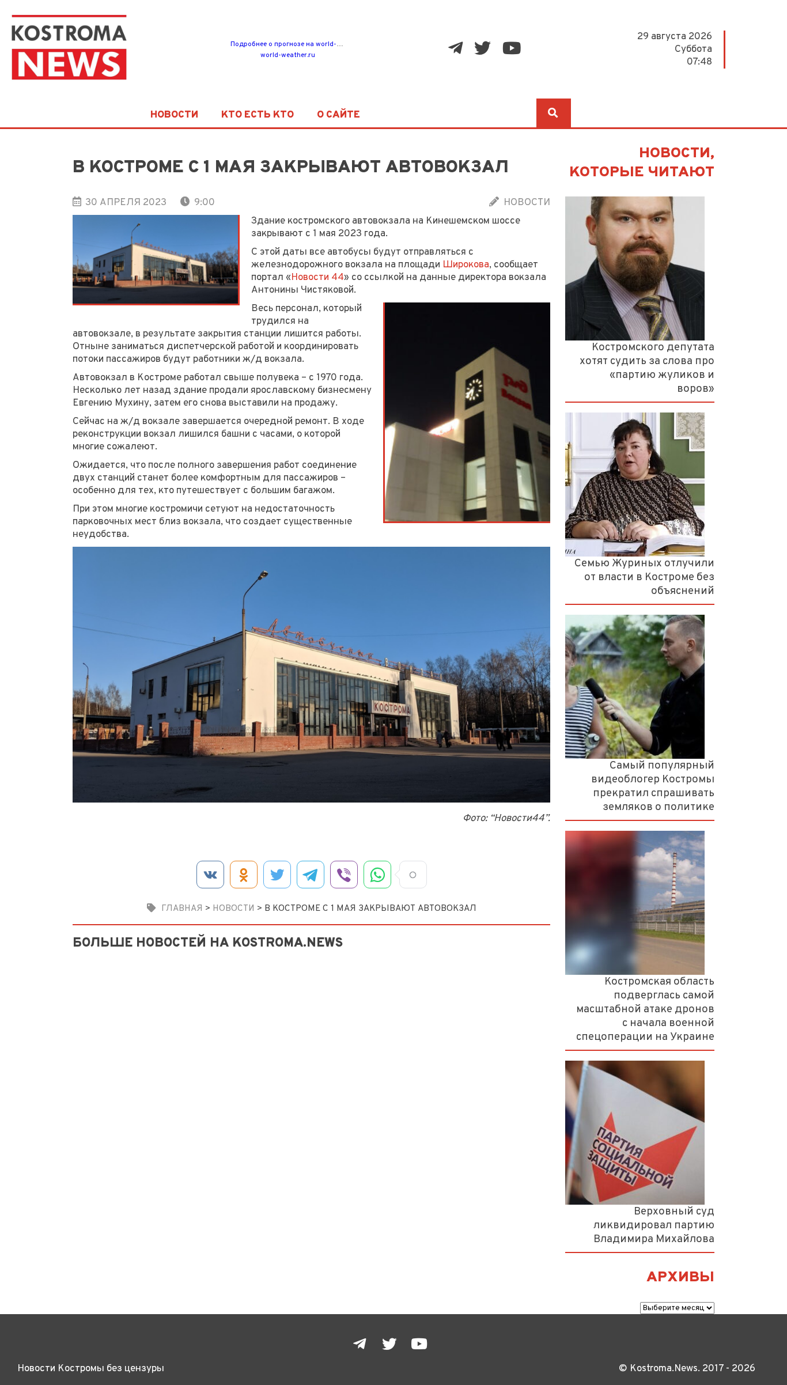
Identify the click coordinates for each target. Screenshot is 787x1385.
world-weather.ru (287, 55)
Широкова (465, 265)
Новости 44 (317, 277)
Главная (182, 908)
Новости (174, 115)
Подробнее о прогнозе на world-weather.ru (300, 44)
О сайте (338, 115)
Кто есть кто (257, 115)
